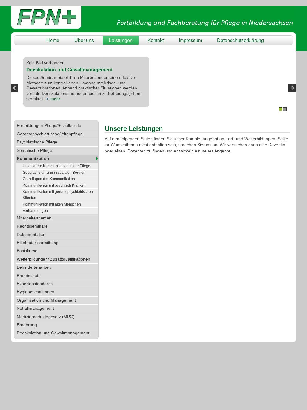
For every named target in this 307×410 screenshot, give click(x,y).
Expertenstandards (35, 284)
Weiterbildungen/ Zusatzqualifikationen (53, 259)
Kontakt (156, 40)
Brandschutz (28, 275)
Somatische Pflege (34, 150)
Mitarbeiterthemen (34, 218)
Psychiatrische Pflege (37, 142)
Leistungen (121, 40)
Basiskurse (27, 251)
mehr (55, 99)
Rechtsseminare (32, 226)
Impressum (190, 40)
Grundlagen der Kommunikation (49, 179)
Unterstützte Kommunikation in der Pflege (56, 166)
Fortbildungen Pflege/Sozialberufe (49, 125)
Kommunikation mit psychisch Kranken (54, 185)
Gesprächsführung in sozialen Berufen (54, 172)
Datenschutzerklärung (240, 40)
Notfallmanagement (35, 308)
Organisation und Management (46, 300)
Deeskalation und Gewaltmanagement (53, 333)
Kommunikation (33, 158)
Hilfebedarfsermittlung (37, 242)
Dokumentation (31, 234)
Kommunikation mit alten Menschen (52, 204)
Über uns (84, 40)
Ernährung (27, 325)
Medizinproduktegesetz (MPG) (46, 317)
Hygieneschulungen (35, 292)
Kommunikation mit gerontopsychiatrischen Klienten (58, 195)
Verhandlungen (35, 211)
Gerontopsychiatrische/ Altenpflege (50, 134)
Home (52, 40)
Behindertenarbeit (34, 267)
